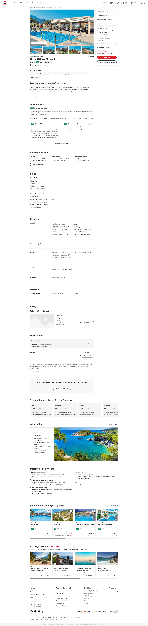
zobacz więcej (114, 469)
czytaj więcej (59, 484)
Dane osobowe (60, 603)
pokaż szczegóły (60, 324)
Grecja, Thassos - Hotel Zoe (59, 509)
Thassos (48, 7)
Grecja (43, 7)
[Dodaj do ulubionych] (48, 511)
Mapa (41, 56)
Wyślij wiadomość (63, 388)
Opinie (86, 603)
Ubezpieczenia (60, 593)
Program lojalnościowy (90, 591)
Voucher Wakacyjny (90, 593)
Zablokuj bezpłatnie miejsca (107, 62)
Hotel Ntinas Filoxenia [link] (56, 7)
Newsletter (87, 601)
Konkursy (86, 598)
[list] (38, 112)
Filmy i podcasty (113, 591)
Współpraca (43, 617)
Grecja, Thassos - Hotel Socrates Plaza (107, 509)
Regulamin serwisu (53, 617)
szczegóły (110, 53)
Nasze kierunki (38, 7)
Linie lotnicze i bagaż (62, 598)
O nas (31, 617)
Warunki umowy (60, 591)
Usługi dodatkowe (61, 596)
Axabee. (56, 619)
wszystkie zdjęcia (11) (39, 43)
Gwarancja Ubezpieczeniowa (64, 606)
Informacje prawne (75, 617)
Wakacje (32, 7)
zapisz (92, 56)
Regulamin (102, 624)
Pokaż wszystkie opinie (62, 143)
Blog (110, 593)
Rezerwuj (107, 57)
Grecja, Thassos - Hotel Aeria (37, 509)
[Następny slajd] (94, 118)
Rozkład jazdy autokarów (63, 601)
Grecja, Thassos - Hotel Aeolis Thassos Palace (85, 510)
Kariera (37, 617)
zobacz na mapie (38, 164)
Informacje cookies (64, 617)
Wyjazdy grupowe (89, 596)
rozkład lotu (100, 40)
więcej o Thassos (113, 424)
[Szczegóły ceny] (46, 65)
